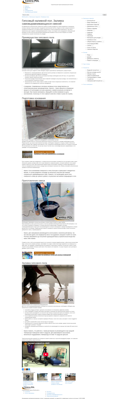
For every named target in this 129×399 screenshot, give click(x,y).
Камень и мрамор (92, 28)
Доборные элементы (93, 58)
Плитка (89, 45)
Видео (26, 9)
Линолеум (90, 36)
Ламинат (89, 34)
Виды (88, 55)
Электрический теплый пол (94, 81)
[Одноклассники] (25, 369)
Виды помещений (92, 22)
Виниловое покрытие (93, 24)
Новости (27, 6)
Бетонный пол (91, 20)
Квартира (89, 30)
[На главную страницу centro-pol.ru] (28, 388)
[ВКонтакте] (23, 369)
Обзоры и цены (91, 74)
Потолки (85, 52)
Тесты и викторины (87, 84)
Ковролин (90, 32)
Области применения (93, 75)
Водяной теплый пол (93, 70)
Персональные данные (52, 396)
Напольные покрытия (34, 17)
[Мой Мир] (29, 369)
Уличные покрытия (92, 49)
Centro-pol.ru (25, 17)
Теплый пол (86, 67)
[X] (27, 369)
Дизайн (89, 57)
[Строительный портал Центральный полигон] (30, 1)
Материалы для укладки (94, 37)
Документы (27, 7)
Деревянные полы (92, 26)
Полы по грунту (91, 47)
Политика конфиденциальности (54, 394)
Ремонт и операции (92, 60)
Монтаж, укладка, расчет (94, 72)
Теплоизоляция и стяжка (94, 77)
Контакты (49, 391)
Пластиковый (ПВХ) (92, 43)
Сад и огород (86, 64)
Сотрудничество (29, 10)
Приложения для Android (31, 12)
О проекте (27, 391)
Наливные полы (45, 17)
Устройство (90, 79)
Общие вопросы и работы (94, 41)
